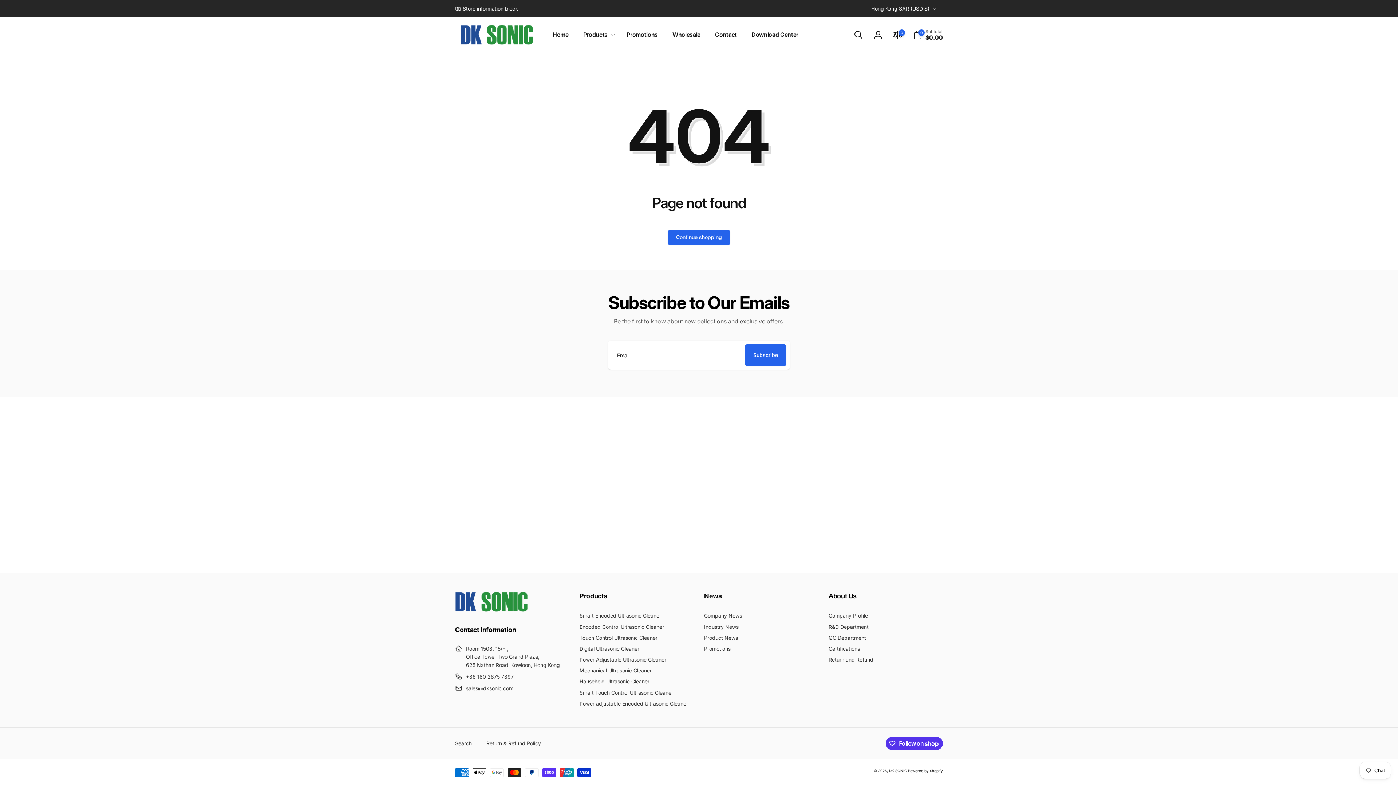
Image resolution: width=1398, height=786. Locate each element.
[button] (597, 34)
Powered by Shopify (925, 771)
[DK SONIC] (491, 609)
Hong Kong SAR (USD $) (900, 8)
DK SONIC (898, 771)
